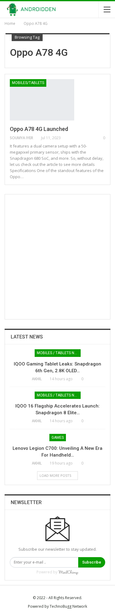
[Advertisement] (57, 256)
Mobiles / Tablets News (59, 353)
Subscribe (91, 562)
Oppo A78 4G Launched (39, 129)
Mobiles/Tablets (28, 83)
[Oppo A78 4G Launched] (42, 99)
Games (58, 437)
